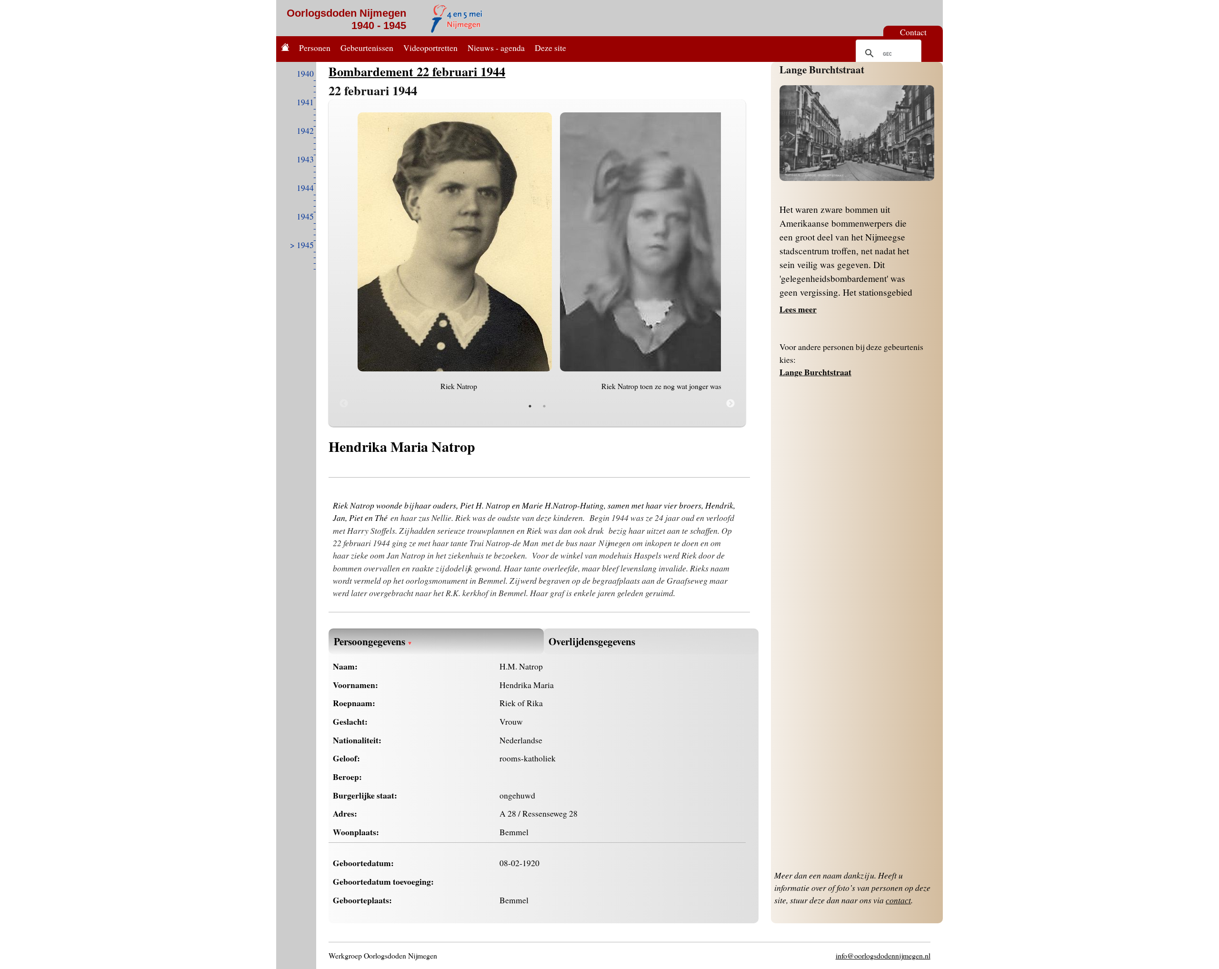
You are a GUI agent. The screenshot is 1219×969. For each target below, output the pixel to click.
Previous (344, 404)
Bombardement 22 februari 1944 (417, 71)
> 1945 (302, 244)
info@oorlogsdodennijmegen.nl (883, 955)
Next (730, 404)
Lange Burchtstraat (821, 69)
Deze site (550, 47)
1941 (305, 102)
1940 (305, 73)
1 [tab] (530, 406)
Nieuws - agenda (496, 47)
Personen (314, 47)
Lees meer (798, 309)
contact (898, 900)
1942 (305, 130)
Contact (913, 32)
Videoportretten (430, 47)
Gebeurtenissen (366, 47)
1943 (305, 159)
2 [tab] (544, 406)
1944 (305, 187)
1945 (305, 216)
